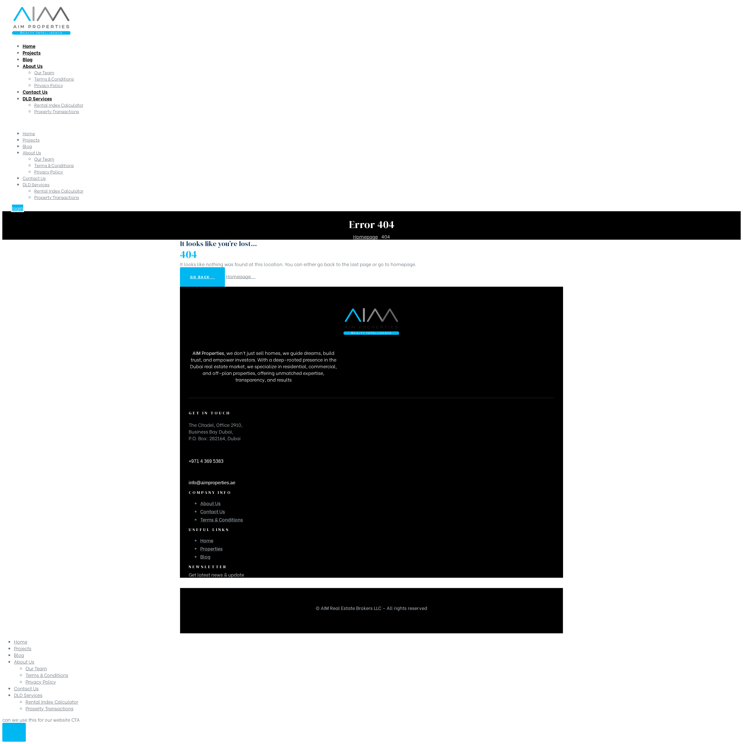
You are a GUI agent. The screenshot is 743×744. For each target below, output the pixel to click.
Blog (27, 146)
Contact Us (34, 178)
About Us (32, 152)
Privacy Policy (48, 171)
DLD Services (36, 184)
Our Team (44, 159)
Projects (31, 139)
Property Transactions (56, 197)
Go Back (201, 276)
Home (29, 133)
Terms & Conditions (54, 165)
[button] (17, 208)
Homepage (239, 275)
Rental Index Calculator (58, 190)
